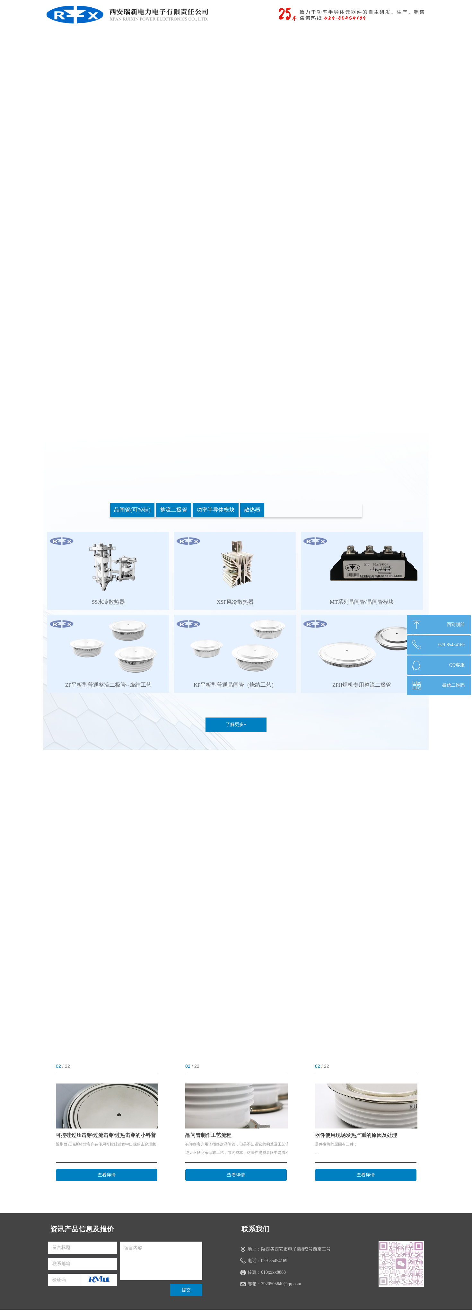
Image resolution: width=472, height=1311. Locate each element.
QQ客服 (457, 665)
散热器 (252, 510)
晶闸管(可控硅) (132, 510)
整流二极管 (173, 510)
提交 (186, 1290)
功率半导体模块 (216, 510)
